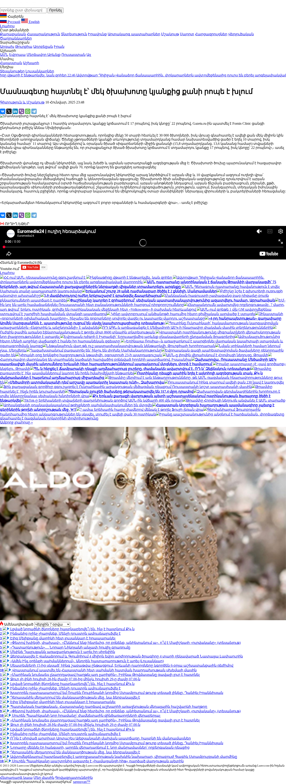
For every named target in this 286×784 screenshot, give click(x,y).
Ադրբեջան (43, 46)
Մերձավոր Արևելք (44, 55)
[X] (9, 111)
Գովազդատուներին (74, 778)
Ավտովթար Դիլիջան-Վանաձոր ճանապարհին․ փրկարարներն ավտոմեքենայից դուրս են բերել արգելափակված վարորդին (147, 75)
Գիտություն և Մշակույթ (22, 102)
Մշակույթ (170, 34)
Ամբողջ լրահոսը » (16, 422)
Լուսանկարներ (39, 71)
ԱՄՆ (4, 55)
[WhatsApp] (27, 111)
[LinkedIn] (15, 111)
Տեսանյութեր (12, 71)
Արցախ (7, 46)
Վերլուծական (241, 34)
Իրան (59, 46)
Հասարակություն (43, 34)
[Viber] (21, 111)
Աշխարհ (31, 63)
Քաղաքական (13, 34)
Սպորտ (187, 34)
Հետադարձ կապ (16, 778)
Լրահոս (7, 26)
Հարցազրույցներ (211, 34)
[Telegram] (34, 111)
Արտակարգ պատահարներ (134, 34)
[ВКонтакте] (2, 111)
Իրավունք (97, 34)
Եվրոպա (17, 55)
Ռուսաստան (73, 55)
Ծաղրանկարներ (16, 38)
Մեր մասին (44, 778)
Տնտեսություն (74, 34)
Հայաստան (11, 63)
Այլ (88, 55)
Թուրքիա (23, 46)
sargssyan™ (81, 782)
